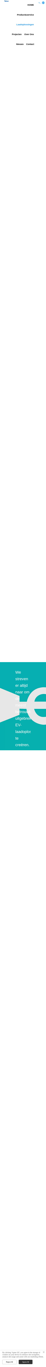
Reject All (9, 1362)
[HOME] (6, 1)
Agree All (25, 1362)
